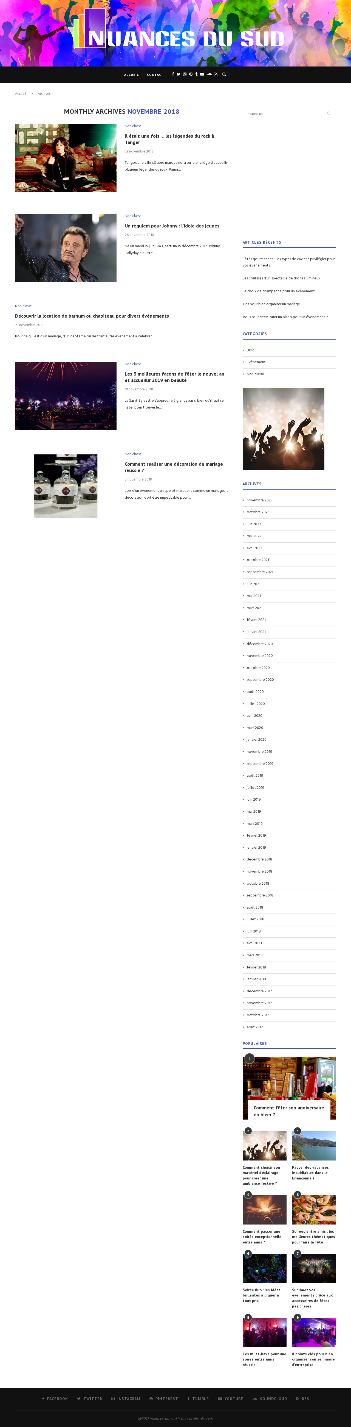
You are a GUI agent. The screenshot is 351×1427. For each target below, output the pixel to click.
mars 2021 (254, 608)
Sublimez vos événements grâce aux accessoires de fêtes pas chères (312, 1298)
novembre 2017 (259, 1003)
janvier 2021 (256, 632)
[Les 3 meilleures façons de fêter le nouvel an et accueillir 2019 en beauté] (66, 396)
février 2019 (256, 836)
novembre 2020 (260, 656)
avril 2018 (254, 943)
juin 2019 (254, 800)
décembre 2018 (259, 859)
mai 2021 (254, 596)
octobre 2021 (258, 560)
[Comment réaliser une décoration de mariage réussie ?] (66, 486)
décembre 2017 (259, 991)
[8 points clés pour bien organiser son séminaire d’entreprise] (314, 1332)
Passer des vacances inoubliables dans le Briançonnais (310, 1173)
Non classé (133, 126)
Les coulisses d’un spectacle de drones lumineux (281, 278)
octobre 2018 (258, 884)
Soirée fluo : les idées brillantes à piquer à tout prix (262, 1295)
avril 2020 (254, 716)
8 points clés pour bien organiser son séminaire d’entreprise (313, 1359)
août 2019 (255, 776)
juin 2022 (254, 524)
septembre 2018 (260, 895)
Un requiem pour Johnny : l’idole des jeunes (172, 226)
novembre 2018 (259, 871)
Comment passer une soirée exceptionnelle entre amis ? (262, 1237)
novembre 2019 (259, 752)
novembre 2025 (260, 500)
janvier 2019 (256, 848)
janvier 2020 (257, 740)
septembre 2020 (260, 680)
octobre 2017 (258, 1015)
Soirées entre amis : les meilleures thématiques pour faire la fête (313, 1237)
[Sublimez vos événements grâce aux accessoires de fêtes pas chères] (314, 1268)
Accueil (131, 75)
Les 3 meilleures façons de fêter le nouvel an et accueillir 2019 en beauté (174, 377)
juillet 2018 (255, 919)
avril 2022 (254, 548)
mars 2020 (255, 728)
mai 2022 (254, 536)
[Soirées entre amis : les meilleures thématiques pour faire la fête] (314, 1210)
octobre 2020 (258, 668)
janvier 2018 (256, 979)
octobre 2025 (258, 512)
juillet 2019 (255, 788)
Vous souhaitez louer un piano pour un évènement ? (285, 317)
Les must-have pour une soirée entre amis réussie (264, 1359)
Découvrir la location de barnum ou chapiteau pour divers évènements (92, 316)
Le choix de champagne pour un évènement (279, 291)
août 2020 (255, 692)
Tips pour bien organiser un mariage (271, 304)
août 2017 (255, 1027)
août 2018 (255, 907)
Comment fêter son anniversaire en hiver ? (289, 1111)
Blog (250, 350)
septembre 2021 (260, 572)
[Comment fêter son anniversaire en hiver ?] (289, 1088)
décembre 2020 (260, 644)
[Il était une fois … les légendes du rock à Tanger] (66, 158)
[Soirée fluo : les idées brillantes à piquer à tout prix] (265, 1268)
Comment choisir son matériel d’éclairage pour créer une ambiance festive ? (261, 1175)
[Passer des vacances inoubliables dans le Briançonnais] (314, 1146)
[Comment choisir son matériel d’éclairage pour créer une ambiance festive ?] (265, 1146)
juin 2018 (254, 931)
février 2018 (256, 967)
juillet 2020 (256, 704)
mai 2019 (254, 812)
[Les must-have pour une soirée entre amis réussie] (265, 1332)
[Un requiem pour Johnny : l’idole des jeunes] (66, 248)
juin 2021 (254, 584)
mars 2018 (255, 955)
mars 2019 (255, 824)
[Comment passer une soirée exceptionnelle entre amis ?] (265, 1210)
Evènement (256, 362)
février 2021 (256, 620)
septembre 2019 (260, 764)
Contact (155, 75)
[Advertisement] (289, 183)
